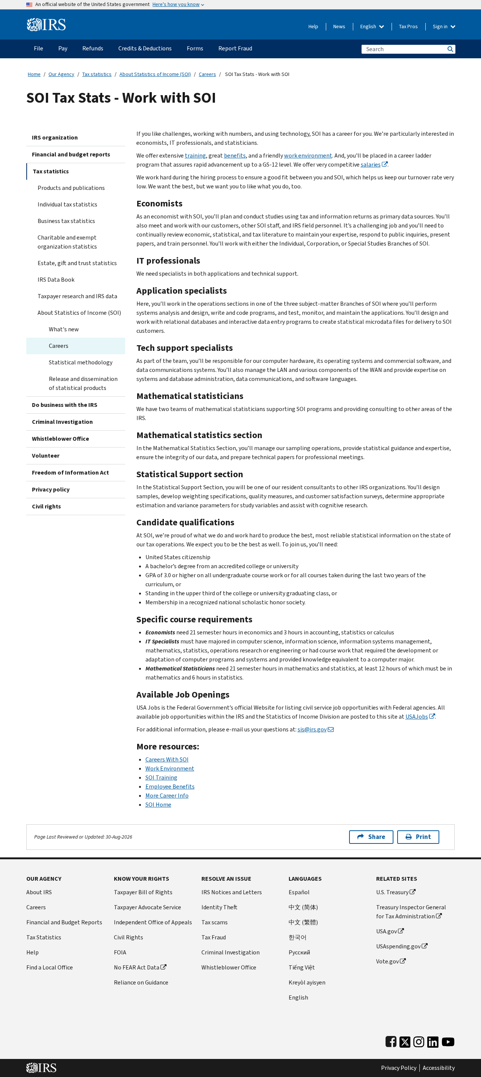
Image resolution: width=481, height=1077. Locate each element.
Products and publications (71, 188)
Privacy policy (51, 489)
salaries (371, 164)
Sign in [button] (441, 26)
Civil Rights (128, 937)
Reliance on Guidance (141, 982)
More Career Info (167, 795)
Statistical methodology (80, 362)
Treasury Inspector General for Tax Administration (411, 911)
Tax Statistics (43, 937)
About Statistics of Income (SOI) (155, 74)
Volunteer (45, 456)
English (368, 26)
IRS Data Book (56, 280)
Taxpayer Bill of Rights (143, 892)
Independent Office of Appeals (153, 922)
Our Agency (61, 74)
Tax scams (214, 922)
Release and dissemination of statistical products (83, 383)
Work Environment (169, 768)
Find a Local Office (49, 967)
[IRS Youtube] (448, 1040)
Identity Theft (219, 907)
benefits (235, 155)
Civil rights (46, 506)
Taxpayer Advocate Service (147, 907)
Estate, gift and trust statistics (77, 263)
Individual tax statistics (67, 204)
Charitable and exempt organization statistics (67, 242)
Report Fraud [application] (235, 48)
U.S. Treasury (392, 892)
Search (450, 49)
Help (313, 26)
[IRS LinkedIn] (433, 1040)
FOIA (120, 952)
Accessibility (439, 1068)
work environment (308, 155)
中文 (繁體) (303, 922)
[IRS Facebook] (391, 1040)
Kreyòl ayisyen (307, 982)
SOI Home (158, 805)
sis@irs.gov (312, 729)
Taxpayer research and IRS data (77, 296)
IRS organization (55, 137)
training (195, 155)
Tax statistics (97, 74)
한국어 (298, 937)
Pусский (299, 952)
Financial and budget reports (71, 154)
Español (299, 892)
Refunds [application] (92, 48)
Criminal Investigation (62, 422)
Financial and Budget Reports (64, 922)
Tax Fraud (213, 937)
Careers (207, 74)
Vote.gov (387, 961)
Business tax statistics (66, 221)
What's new (64, 329)
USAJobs (416, 717)
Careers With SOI (167, 759)
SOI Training (161, 777)
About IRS (39, 892)
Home (34, 74)
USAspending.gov (398, 946)
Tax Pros (408, 26)
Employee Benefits (170, 786)
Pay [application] (62, 48)
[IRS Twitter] (405, 1040)
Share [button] (376, 837)
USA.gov (386, 931)
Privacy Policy (398, 1068)
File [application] (38, 48)
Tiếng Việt (302, 967)
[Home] (46, 21)
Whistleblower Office (60, 439)
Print (423, 837)
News (339, 26)
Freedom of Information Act (70, 472)
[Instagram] (418, 1040)
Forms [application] (195, 48)
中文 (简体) (303, 907)
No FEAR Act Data (136, 967)
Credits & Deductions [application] (145, 48)
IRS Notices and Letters (231, 892)
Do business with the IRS (64, 405)
